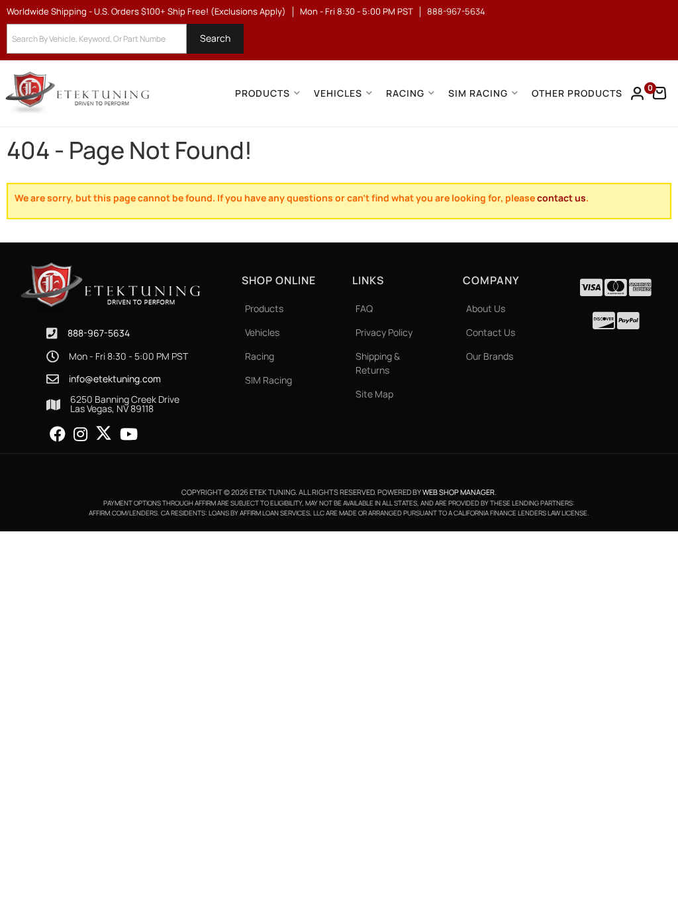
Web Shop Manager (458, 492)
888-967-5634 (99, 333)
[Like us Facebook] (58, 434)
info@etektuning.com (115, 379)
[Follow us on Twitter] (103, 433)
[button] (125, 39)
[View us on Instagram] (80, 434)
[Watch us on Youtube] (129, 434)
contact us (561, 197)
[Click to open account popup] (637, 93)
